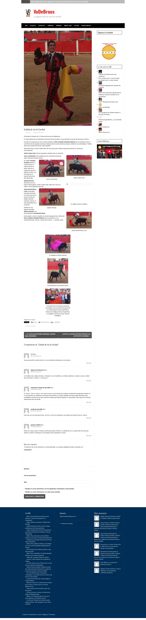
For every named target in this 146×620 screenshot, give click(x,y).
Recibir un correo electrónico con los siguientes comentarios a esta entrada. (49, 489)
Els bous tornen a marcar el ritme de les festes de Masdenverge (37, 593)
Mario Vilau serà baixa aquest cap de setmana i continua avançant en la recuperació (110, 94)
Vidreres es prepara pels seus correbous (108, 75)
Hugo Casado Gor (104, 127)
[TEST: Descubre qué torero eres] (100, 99)
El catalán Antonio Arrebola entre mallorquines (40, 335)
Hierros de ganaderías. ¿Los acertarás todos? (110, 121)
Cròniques (59, 25)
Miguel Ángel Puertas (39, 132)
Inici (26, 25)
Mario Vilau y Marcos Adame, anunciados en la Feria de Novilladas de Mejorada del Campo (38, 545)
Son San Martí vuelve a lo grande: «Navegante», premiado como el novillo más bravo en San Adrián (38, 575)
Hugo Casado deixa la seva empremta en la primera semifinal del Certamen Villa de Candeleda (38, 532)
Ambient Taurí (68, 25)
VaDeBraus (44, 11)
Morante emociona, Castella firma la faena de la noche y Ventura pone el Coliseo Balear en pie (38, 584)
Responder (88, 363)
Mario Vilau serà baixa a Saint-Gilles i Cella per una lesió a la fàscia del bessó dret (56, 2)
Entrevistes (41, 25)
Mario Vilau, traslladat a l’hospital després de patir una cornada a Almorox (38, 554)
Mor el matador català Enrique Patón (110, 517)
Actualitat (33, 25)
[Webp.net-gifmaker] (100, 104)
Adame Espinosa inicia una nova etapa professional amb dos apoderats (37, 527)
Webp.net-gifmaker (104, 107)
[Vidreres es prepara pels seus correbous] (100, 71)
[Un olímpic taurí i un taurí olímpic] (109, 78)
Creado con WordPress (30, 614)
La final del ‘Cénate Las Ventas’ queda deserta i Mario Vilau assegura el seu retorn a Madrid (38, 602)
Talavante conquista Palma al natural (38, 557)
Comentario (28, 450)
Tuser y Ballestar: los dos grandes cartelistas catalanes (110, 571)
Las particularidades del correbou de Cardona (109, 86)
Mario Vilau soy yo (104, 132)
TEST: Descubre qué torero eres (108, 102)
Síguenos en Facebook (105, 32)
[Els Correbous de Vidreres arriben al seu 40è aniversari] (100, 110)
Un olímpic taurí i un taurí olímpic (108, 80)
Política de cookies (67, 523)
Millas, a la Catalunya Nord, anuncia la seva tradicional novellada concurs (37, 597)
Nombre (27, 469)
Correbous (50, 25)
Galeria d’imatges (86, 25)
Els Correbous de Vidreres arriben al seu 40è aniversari (109, 113)
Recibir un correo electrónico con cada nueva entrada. (42, 492)
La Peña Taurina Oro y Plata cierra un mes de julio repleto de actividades (38, 564)
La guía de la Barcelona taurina (108, 563)
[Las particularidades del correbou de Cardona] (100, 83)
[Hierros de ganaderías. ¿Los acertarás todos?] (100, 117)
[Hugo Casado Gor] (100, 124)
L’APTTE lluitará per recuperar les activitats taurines (76, 335)
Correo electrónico (30, 475)
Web (25, 482)
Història (76, 25)
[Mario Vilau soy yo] (100, 129)
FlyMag (44, 614)
